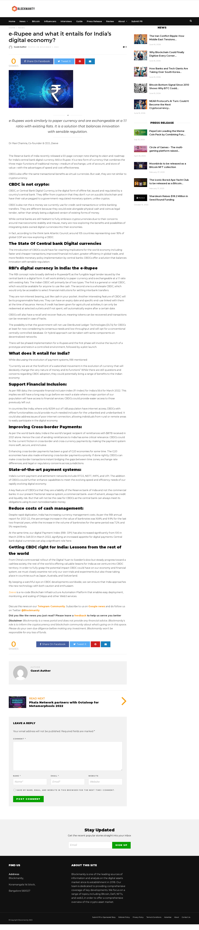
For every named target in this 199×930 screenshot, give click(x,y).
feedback (80, 615)
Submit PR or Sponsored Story (104, 917)
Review (110, 21)
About (121, 21)
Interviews (66, 21)
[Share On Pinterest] (79, 61)
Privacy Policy (138, 917)
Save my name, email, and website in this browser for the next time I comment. (66, 790)
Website (93, 776)
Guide (79, 21)
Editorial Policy (124, 917)
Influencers (50, 21)
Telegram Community (51, 606)
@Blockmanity (30, 610)
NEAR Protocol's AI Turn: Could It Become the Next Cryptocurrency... (169, 104)
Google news (96, 606)
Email (55, 776)
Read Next (37, 698)
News (22, 21)
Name (17, 776)
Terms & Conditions (153, 917)
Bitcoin (36, 21)
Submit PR (136, 21)
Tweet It (66, 61)
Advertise (167, 917)
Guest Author (20, 47)
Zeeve (12, 592)
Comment (19, 739)
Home (12, 21)
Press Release (94, 21)
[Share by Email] (90, 61)
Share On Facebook (38, 61)
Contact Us (186, 917)
